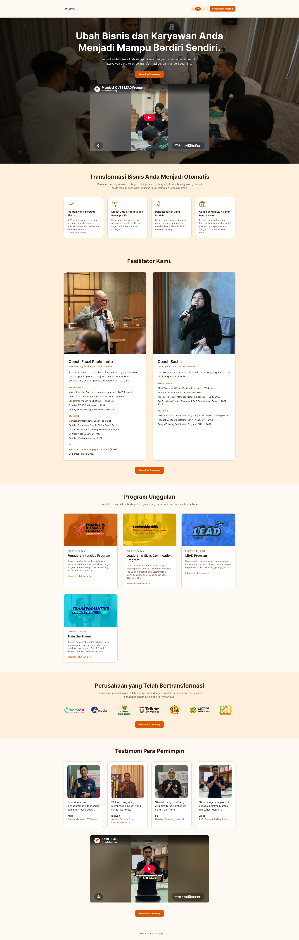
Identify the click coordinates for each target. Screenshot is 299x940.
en (204, 8)
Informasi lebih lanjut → (79, 576)
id (198, 8)
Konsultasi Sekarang (222, 8)
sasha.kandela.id (187, 366)
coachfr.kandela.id (104, 366)
